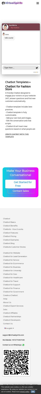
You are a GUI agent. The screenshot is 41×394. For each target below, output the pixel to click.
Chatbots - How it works (13, 229)
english (9, 328)
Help (5, 299)
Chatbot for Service (11, 260)
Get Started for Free (20, 184)
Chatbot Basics (9, 222)
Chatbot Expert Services (13, 306)
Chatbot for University (12, 270)
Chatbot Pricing (9, 236)
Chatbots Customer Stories (14, 247)
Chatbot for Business (11, 267)
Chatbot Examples (11, 240)
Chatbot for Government (13, 292)
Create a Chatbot (10, 295)
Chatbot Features (10, 233)
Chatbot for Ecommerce (13, 263)
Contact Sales (21, 190)
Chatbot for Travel (10, 281)
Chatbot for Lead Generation (15, 256)
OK (33, 391)
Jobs (5, 309)
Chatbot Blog (8, 243)
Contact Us (7, 324)
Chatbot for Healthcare (13, 278)
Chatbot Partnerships (12, 316)
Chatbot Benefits (10, 226)
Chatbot (6, 219)
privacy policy (24, 391)
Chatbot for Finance (11, 288)
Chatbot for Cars (10, 274)
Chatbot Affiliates (10, 313)
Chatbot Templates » (18, 82)
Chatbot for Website (11, 253)
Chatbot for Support (11, 285)
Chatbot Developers (11, 320)
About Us (7, 302)
